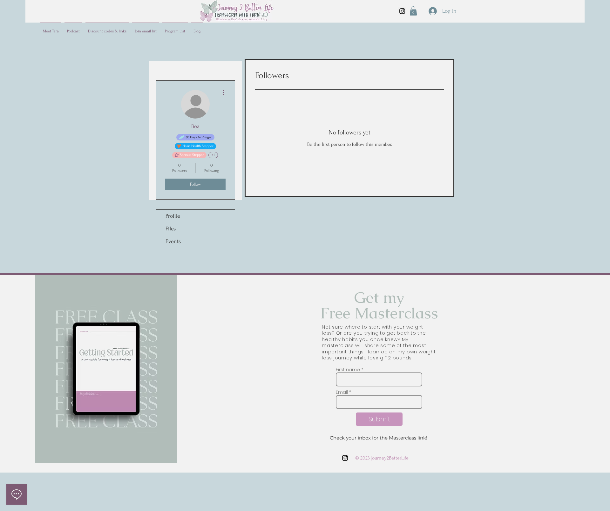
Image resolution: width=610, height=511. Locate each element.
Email (342, 392)
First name (348, 369)
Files (171, 229)
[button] (413, 11)
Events (173, 241)
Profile (173, 216)
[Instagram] (402, 11)
